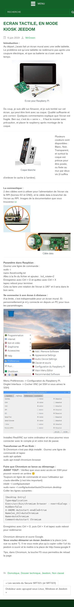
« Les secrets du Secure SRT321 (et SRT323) (31, 583)
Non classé (58, 573)
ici (15, 201)
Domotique (13, 573)
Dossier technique (30, 573)
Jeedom (46, 573)
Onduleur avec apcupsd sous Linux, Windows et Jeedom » (36, 590)
